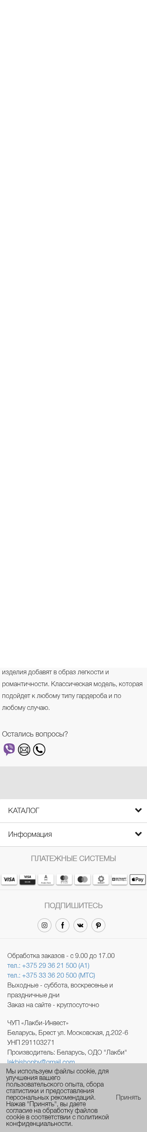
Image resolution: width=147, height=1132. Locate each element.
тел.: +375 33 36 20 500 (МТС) (51, 975)
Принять (128, 1097)
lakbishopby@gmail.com (41, 1062)
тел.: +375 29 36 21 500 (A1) (48, 965)
